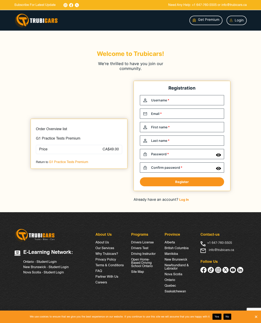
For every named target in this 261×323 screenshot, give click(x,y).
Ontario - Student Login (40, 262)
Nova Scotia (173, 274)
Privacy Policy (105, 259)
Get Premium (208, 20)
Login (239, 20)
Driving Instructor (143, 254)
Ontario (170, 280)
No (227, 316)
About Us (102, 242)
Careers (101, 282)
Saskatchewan (175, 291)
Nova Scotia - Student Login (43, 272)
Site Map (137, 272)
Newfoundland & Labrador (177, 267)
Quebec (170, 285)
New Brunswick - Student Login (46, 267)
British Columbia (177, 248)
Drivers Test (139, 248)
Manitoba (171, 254)
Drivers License (142, 242)
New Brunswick (176, 259)
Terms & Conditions (109, 265)
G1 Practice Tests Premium (68, 162)
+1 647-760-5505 (204, 5)
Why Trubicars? (106, 254)
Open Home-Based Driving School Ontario (142, 263)
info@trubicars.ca (234, 5)
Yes (217, 316)
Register (182, 182)
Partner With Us (106, 277)
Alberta (170, 242)
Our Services (104, 248)
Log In (184, 200)
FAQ (98, 271)
